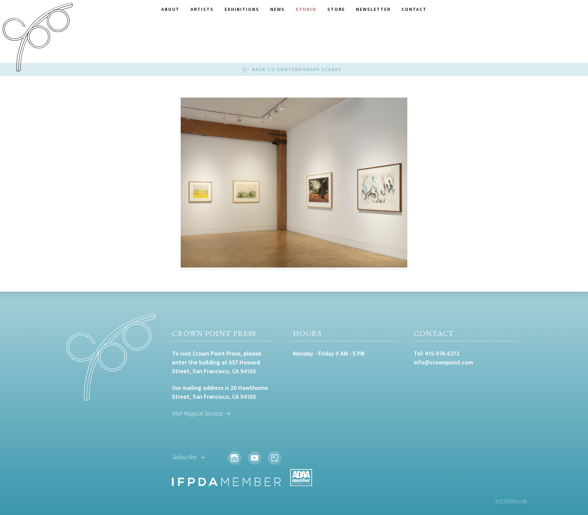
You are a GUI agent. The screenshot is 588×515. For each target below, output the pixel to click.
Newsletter (373, 9)
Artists (202, 9)
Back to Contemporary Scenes (297, 69)
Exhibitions (242, 9)
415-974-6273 (442, 353)
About (170, 9)
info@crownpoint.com (443, 362)
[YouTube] (254, 458)
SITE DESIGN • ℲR (511, 501)
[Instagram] (234, 458)
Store (336, 9)
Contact (414, 9)
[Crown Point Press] (38, 38)
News (277, 9)
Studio (306, 9)
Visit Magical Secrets (197, 413)
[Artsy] (274, 458)
